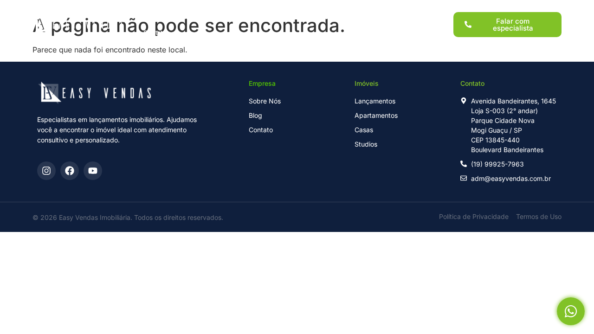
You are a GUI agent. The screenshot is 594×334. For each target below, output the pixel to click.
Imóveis (248, 16)
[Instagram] (46, 170)
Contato (154, 32)
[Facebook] (69, 170)
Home (152, 16)
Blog (388, 16)
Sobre (355, 16)
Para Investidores (303, 16)
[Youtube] (93, 170)
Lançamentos (199, 16)
